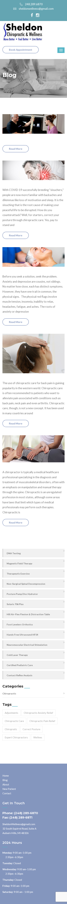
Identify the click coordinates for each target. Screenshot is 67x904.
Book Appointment (20, 49)
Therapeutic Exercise (18, 573)
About (5, 784)
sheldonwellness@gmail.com (36, 8)
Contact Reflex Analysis (19, 675)
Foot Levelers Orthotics (20, 624)
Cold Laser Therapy (17, 655)
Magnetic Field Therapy (19, 563)
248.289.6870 (34, 4)
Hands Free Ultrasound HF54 (22, 634)
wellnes (37, 737)
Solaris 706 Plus (15, 604)
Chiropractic (9, 693)
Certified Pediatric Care (20, 665)
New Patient (9, 788)
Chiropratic (11, 729)
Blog (5, 780)
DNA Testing (14, 553)
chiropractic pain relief (42, 720)
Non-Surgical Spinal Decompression (26, 583)
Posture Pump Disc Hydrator (22, 594)
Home (5, 775)
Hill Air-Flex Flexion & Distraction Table (28, 614)
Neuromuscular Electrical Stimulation (27, 644)
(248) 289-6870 (26, 813)
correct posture (31, 729)
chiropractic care (14, 720)
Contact (6, 793)
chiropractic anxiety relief (38, 712)
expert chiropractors (16, 737)
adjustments (11, 712)
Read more (15, 148)
